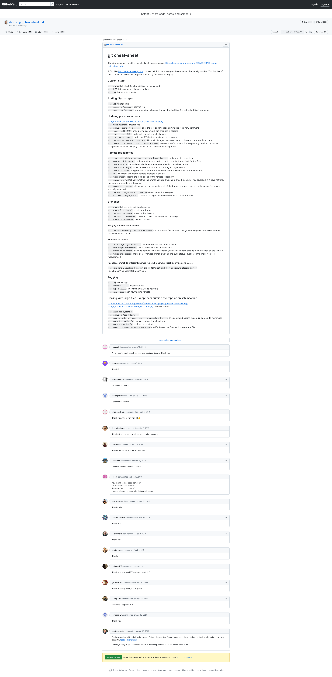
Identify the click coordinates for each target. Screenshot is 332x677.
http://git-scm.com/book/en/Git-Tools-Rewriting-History (135, 121)
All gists (59, 4)
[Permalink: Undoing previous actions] (106, 116)
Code (10, 32)
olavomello (117, 534)
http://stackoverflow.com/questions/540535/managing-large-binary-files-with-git (148, 303)
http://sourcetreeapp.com (130, 71)
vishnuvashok (118, 517)
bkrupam (116, 460)
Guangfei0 (117, 396)
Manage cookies (188, 670)
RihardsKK (117, 566)
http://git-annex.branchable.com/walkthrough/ (130, 306)
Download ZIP (321, 32)
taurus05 (116, 347)
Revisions (25, 32)
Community (162, 670)
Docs (170, 670)
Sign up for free (113, 657)
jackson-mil (117, 582)
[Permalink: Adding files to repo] (106, 98)
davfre (13, 22)
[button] (306, 32)
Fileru (114, 477)
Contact (177, 670)
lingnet (115, 363)
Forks (59, 32)
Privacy (138, 670)
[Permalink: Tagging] (106, 277)
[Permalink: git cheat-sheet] (106, 55)
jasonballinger (118, 428)
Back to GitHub (72, 4)
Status (153, 670)
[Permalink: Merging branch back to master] (106, 225)
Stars (42, 32)
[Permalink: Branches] (106, 202)
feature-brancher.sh (128, 640)
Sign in (314, 4)
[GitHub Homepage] (110, 670)
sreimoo (116, 550)
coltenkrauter (118, 631)
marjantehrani (118, 412)
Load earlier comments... (170, 340)
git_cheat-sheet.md (31, 22)
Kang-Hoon (117, 599)
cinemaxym (117, 615)
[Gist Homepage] (9, 4)
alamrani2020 (118, 501)
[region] (166, 191)
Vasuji (115, 444)
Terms (131, 670)
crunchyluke (118, 379)
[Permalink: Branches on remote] (106, 239)
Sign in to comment (185, 657)
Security (146, 670)
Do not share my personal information (209, 670)
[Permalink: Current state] (106, 80)
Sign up (325, 4)
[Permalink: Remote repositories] (106, 153)
